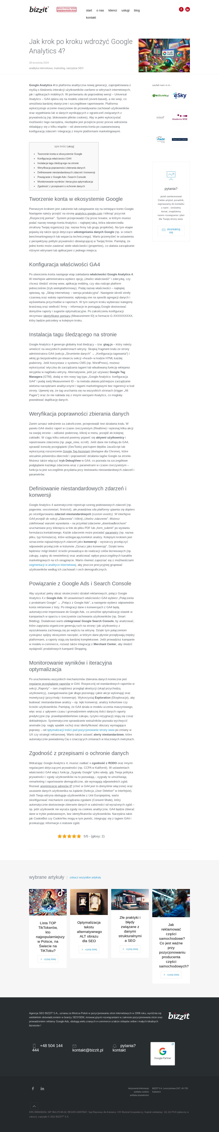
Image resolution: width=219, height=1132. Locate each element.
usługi (125, 10)
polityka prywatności (139, 1095)
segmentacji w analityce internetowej (52, 565)
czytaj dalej (49, 959)
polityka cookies (141, 1092)
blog (137, 10)
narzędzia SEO (74, 68)
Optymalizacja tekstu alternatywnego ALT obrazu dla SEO (89, 931)
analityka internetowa (41, 68)
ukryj (70, 146)
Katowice (156, 1092)
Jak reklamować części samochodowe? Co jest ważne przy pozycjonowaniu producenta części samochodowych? (171, 945)
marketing (59, 68)
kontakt (91, 17)
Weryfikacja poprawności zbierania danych (61, 167)
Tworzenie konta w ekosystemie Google (59, 153)
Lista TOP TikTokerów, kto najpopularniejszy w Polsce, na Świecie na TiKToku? (48, 937)
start (89, 10)
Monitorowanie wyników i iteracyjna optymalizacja (65, 181)
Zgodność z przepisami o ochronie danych (61, 186)
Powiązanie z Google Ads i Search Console (61, 177)
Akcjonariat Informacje (138, 1088)
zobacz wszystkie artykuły (85, 877)
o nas (100, 10)
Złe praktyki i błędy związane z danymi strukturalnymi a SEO (130, 928)
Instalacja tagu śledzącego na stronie (58, 163)
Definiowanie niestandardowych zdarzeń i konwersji (66, 172)
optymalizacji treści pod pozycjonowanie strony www (80, 730)
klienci (112, 10)
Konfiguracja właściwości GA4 (54, 158)
